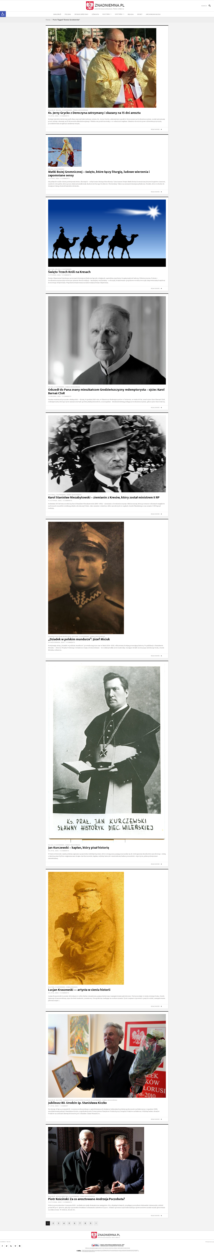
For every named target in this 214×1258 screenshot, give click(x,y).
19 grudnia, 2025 (54, 396)
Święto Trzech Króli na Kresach (69, 272)
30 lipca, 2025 (53, 851)
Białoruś (51, 110)
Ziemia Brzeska (72, 987)
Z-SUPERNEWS (67, 110)
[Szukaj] (209, 5)
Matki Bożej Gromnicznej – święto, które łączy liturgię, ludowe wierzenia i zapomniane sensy (99, 173)
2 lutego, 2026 (53, 178)
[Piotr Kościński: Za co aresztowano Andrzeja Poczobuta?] (107, 1160)
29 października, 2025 (56, 642)
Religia (58, 110)
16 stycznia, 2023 (54, 1202)
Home (48, 20)
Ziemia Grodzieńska (80, 110)
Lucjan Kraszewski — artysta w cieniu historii (79, 989)
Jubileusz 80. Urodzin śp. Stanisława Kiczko (77, 1102)
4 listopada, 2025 (54, 500)
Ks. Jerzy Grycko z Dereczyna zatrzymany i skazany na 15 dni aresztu (94, 112)
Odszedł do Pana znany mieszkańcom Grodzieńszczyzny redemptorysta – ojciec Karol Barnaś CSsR (106, 391)
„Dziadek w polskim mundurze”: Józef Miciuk (79, 639)
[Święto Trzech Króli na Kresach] (107, 233)
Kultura (51, 269)
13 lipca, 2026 (53, 116)
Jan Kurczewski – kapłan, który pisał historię (78, 847)
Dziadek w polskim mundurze (59, 636)
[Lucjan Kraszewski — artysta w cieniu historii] (107, 928)
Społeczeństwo (62, 1196)
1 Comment (64, 1106)
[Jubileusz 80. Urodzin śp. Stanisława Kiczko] (107, 1056)
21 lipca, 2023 (53, 1106)
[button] (3, 14)
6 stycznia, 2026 (54, 275)
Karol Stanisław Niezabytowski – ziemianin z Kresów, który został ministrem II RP (103, 497)
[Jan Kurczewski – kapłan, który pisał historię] (107, 753)
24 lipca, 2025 (53, 993)
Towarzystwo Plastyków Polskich (76, 1100)
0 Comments (64, 116)
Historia (51, 495)
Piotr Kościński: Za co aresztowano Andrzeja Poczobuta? (86, 1199)
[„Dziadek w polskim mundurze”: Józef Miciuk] (107, 578)
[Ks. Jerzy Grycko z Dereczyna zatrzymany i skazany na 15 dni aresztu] (107, 68)
